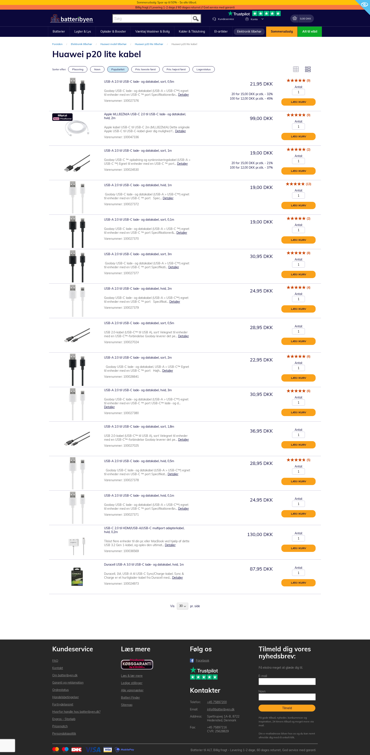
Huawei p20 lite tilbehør (149, 44)
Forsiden (57, 44)
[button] (262, 19)
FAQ (55, 661)
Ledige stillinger (131, 683)
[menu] (185, 32)
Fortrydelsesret (62, 704)
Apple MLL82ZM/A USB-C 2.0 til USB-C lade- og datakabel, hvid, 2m (145, 116)
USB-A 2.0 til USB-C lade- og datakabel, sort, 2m (138, 358)
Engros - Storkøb (63, 719)
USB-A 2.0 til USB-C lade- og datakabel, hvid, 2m (138, 289)
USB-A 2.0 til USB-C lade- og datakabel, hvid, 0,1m (139, 495)
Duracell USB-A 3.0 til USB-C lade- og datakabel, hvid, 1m (144, 564)
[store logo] (71, 18)
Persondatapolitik (64, 734)
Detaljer (183, 95)
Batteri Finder (130, 698)
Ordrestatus (60, 690)
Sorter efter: (59, 69)
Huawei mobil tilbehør (113, 44)
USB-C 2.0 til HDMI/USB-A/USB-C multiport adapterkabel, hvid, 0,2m (144, 530)
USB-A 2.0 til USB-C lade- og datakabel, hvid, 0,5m (139, 461)
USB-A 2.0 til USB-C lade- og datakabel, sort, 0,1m (139, 220)
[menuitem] (59, 32)
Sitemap (126, 705)
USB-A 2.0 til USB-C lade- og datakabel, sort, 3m (138, 254)
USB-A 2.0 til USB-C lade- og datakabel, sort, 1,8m (139, 426)
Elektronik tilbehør (82, 44)
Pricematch (60, 726)
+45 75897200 (217, 702)
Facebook (202, 660)
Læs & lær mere (132, 676)
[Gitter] (296, 69)
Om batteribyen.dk (65, 675)
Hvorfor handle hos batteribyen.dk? (76, 712)
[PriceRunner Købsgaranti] (137, 664)
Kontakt (57, 668)
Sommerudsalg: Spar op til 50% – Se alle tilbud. (167, 2)
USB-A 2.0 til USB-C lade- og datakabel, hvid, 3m (138, 390)
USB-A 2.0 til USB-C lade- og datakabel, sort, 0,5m (139, 82)
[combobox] (156, 18)
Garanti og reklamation (68, 683)
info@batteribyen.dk (220, 709)
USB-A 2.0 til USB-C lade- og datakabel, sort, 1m (138, 151)
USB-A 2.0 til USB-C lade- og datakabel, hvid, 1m (138, 185)
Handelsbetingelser (65, 697)
